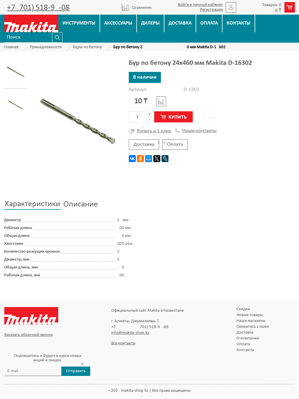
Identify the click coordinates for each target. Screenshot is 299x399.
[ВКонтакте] (132, 158)
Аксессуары (118, 23)
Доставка (180, 23)
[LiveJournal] (164, 158)
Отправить (76, 371)
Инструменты (78, 23)
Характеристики (32, 204)
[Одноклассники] (140, 158)
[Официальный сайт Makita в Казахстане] (31, 23)
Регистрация (211, 10)
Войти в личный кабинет (200, 5)
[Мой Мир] (148, 158)
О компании (248, 338)
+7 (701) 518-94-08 (38, 8)
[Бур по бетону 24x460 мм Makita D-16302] (15, 72)
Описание (80, 204)
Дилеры (150, 23)
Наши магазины (251, 321)
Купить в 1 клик (154, 131)
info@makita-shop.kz (130, 333)
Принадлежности (46, 47)
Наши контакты (199, 130)
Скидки (243, 309)
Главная (11, 47)
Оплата (209, 23)
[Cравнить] (161, 101)
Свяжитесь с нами (253, 327)
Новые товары (250, 315)
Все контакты (123, 343)
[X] (156, 158)
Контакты (239, 23)
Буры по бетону (87, 47)
